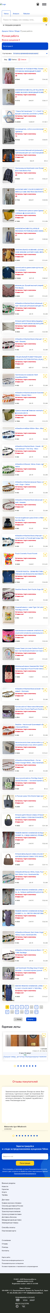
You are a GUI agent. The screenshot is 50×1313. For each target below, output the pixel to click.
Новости (5, 1186)
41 (27, 1012)
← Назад (18, 1019)
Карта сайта (6, 1257)
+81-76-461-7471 (16, 1293)
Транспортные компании (11, 1211)
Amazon (16, 14)
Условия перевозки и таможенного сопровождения (20, 1266)
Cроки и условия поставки (11, 1214)
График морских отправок (11, 1203)
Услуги (4, 1192)
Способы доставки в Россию (12, 1206)
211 (36, 1012)
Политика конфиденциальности (25, 1173)
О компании (6, 1240)
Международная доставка (11, 1220)
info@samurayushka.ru (35, 1293)
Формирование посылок (11, 1209)
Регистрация (25, 1163)
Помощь (5, 1247)
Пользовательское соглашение (13, 1263)
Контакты (5, 1251)
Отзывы (5, 1244)
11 (36, 1007)
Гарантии (5, 1189)
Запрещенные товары (10, 1223)
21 (7, 1012)
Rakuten (26, 14)
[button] (15, 1066)
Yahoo (6, 14)
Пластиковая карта (9, 1231)
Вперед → (31, 1019)
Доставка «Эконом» (9, 1217)
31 (17, 1012)
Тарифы (5, 1195)
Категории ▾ (8, 46)
